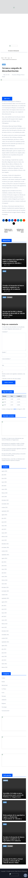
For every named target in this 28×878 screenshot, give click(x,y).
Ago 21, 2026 (7, 264)
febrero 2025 (4, 536)
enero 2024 (4, 583)
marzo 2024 (4, 576)
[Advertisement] (14, 28)
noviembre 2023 (5, 591)
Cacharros (15, 74)
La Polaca (4, 688)
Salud (4, 76)
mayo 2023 (4, 612)
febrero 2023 (4, 623)
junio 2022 (4, 652)
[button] (25, 875)
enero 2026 (4, 496)
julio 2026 (4, 474)
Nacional (4, 696)
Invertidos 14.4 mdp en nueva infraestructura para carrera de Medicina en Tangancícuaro (13, 795)
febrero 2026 (4, 492)
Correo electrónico (6, 358)
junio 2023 (4, 609)
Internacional (4, 685)
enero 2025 (4, 540)
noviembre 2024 (5, 547)
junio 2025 (4, 522)
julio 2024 (4, 562)
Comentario (5, 331)
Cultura (3, 678)
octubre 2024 (4, 551)
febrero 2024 (4, 580)
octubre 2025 (4, 507)
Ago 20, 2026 (7, 291)
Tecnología (9, 297)
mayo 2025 (4, 525)
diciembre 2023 (5, 587)
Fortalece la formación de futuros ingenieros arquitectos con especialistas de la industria (13, 287)
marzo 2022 (4, 663)
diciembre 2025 (5, 500)
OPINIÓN (4, 699)
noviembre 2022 (5, 634)
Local (4, 64)
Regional (4, 703)
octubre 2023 (4, 594)
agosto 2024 (4, 558)
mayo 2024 (4, 569)
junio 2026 (4, 478)
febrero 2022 (4, 667)
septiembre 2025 (5, 511)
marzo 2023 (4, 620)
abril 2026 (4, 485)
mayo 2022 (4, 656)
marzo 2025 (4, 532)
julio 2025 (4, 518)
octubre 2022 (4, 638)
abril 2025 (4, 529)
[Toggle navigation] (2, 47)
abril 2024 (4, 572)
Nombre (4, 352)
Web (3, 365)
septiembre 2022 (5, 641)
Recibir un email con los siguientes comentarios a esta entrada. (13, 374)
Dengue (19, 74)
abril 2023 (4, 616)
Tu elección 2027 (5, 710)
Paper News (17, 871)
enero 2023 (4, 627)
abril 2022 (4, 660)
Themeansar (24, 871)
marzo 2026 (4, 489)
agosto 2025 (4, 514)
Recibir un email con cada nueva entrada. (12, 378)
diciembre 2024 (5, 543)
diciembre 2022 (5, 631)
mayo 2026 (4, 482)
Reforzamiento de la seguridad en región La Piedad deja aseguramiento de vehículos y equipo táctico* (13, 262)
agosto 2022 (4, 645)
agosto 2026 (4, 471)
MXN (15, 409)
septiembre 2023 (5, 598)
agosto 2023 (4, 601)
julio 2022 (4, 649)
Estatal (3, 681)
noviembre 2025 (5, 503)
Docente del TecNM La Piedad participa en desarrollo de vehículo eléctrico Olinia (14, 313)
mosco (23, 74)
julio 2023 (4, 605)
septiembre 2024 (5, 554)
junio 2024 (4, 565)
